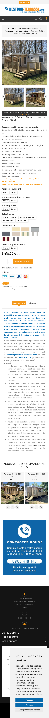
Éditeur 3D (23, 114)
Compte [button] (24, 2)
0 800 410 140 (24, 618)
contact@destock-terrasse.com (24, 628)
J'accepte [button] (29, 700)
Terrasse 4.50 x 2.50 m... (12, 475)
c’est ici (36, 445)
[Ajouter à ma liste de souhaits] (12, 507)
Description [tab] (19, 303)
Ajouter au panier (22, 261)
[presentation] (3, 96)
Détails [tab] (32, 303)
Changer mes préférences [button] (29, 710)
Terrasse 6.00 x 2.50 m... (36, 475)
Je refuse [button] (29, 705)
